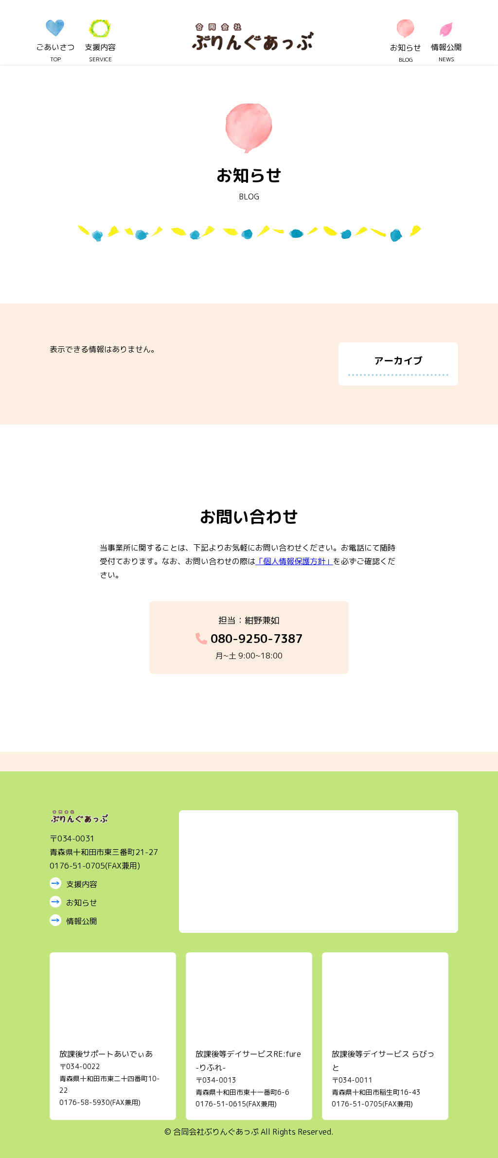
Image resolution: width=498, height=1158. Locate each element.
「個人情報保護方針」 (294, 561)
